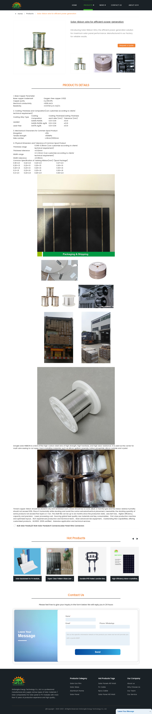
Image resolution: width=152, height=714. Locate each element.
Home (74, 5)
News (101, 5)
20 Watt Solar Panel (39, 525)
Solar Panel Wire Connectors (72, 525)
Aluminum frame (77, 691)
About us (133, 5)
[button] (133, 539)
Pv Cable (102, 687)
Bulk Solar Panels (24, 525)
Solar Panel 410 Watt (106, 694)
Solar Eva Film (75, 683)
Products (88, 5)
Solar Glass (74, 687)
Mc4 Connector (54, 525)
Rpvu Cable (103, 691)
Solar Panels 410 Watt (107, 683)
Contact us (116, 5)
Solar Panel (74, 694)
